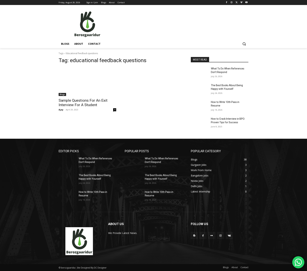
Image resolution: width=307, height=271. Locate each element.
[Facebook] (227, 3)
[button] (244, 44)
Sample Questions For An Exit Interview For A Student (83, 102)
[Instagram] (232, 3)
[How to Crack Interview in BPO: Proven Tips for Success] (199, 123)
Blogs (62, 94)
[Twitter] (237, 3)
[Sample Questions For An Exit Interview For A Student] (87, 81)
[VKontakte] (229, 235)
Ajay (61, 109)
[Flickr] (211, 235)
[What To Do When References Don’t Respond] (199, 73)
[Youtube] (246, 3)
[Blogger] (194, 235)
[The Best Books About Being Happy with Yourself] (199, 90)
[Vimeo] (241, 3)
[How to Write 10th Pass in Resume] (199, 106)
